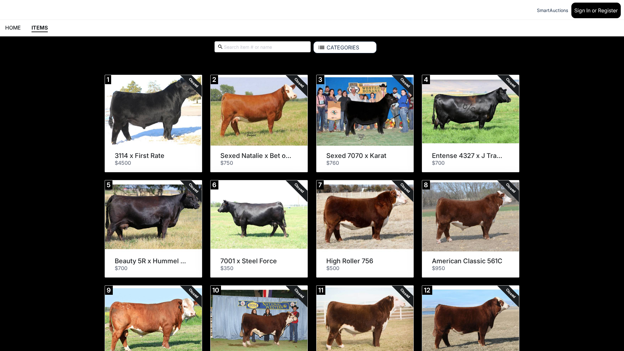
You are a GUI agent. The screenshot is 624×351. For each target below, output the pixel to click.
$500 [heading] (332, 268)
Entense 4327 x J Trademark (468, 156)
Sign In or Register (596, 10)
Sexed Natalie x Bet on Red (256, 156)
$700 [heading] (438, 163)
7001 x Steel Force (248, 261)
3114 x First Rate (139, 156)
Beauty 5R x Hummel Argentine (151, 261)
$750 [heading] (226, 163)
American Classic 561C (467, 261)
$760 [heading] (332, 163)
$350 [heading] (226, 268)
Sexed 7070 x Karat (356, 156)
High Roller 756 (349, 261)
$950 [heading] (438, 268)
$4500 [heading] (123, 163)
